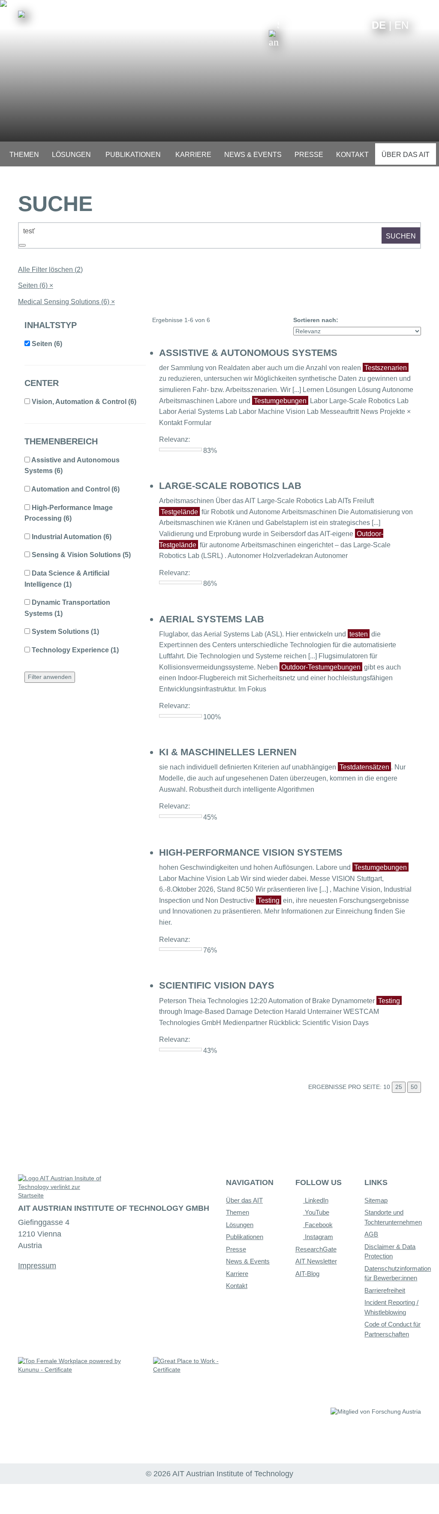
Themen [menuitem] (24, 154)
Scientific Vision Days (216, 985)
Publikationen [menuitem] (133, 154)
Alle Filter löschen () (50, 269)
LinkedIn (315, 1200)
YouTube (316, 1212)
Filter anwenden (50, 676)
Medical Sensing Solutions (66, 301)
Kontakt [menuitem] (352, 154)
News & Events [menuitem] (253, 154)
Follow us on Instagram (345, 24)
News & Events (248, 1261)
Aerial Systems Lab (211, 619)
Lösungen (239, 1224)
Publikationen (244, 1236)
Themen (237, 1212)
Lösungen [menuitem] (71, 154)
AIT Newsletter (316, 1261)
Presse (236, 1249)
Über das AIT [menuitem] (406, 154)
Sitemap (376, 1200)
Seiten (35, 285)
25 (398, 1086)
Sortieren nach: (315, 320)
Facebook (318, 1224)
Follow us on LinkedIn (332, 24)
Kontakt (236, 1285)
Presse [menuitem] (309, 154)
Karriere (237, 1273)
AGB (371, 1234)
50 (414, 1086)
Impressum (37, 1265)
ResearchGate (316, 1249)
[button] (274, 33)
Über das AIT (244, 1200)
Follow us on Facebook (358, 24)
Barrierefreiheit (384, 1290)
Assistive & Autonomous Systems (248, 352)
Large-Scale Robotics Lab (230, 485)
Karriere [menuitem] (193, 154)
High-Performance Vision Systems (251, 852)
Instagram (318, 1236)
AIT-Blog (307, 1273)
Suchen (401, 236)
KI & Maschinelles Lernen (228, 752)
